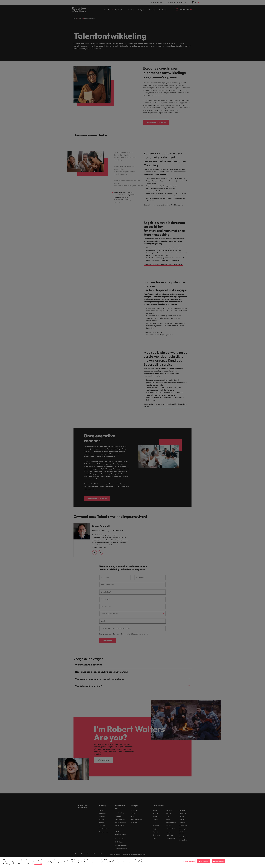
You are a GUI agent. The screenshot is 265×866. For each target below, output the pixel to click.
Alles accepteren (218, 861)
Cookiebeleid (38, 864)
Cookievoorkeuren (189, 861)
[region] (132, 861)
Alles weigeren (203, 861)
